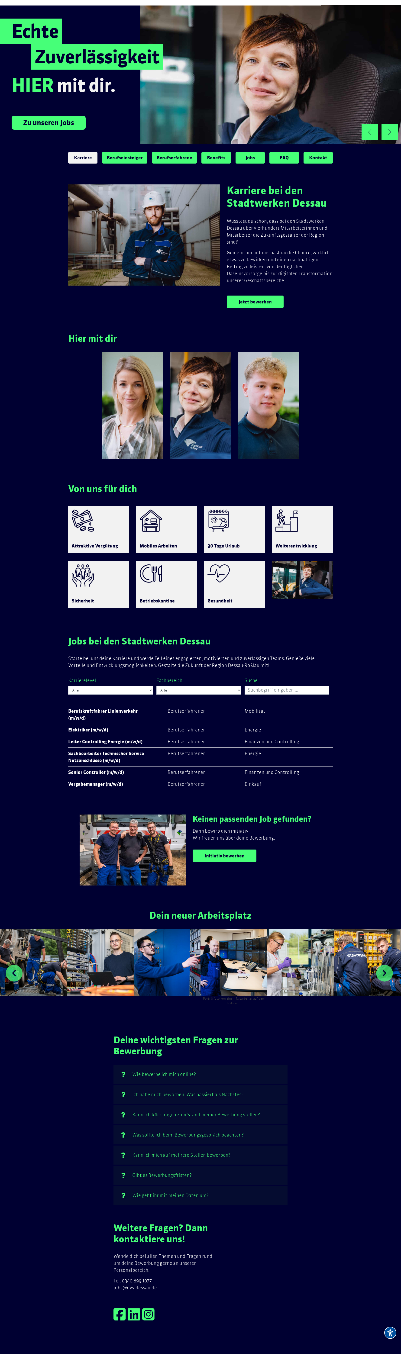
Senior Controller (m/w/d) (96, 772)
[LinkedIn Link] (135, 1318)
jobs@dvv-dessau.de (135, 1288)
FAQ (284, 158)
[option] (33, 962)
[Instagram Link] (148, 1318)
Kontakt (318, 158)
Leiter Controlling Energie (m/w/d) (105, 742)
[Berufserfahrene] (132, 405)
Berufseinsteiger (125, 158)
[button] (14, 973)
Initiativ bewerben (224, 856)
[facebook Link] (120, 1318)
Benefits (216, 158)
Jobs (250, 158)
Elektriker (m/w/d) (88, 730)
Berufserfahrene (174, 158)
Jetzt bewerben (255, 302)
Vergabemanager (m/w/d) (95, 784)
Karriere (83, 158)
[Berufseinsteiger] (268, 405)
